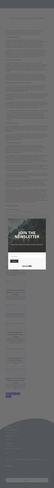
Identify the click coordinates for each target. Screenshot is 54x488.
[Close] (43, 220)
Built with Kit (27, 266)
